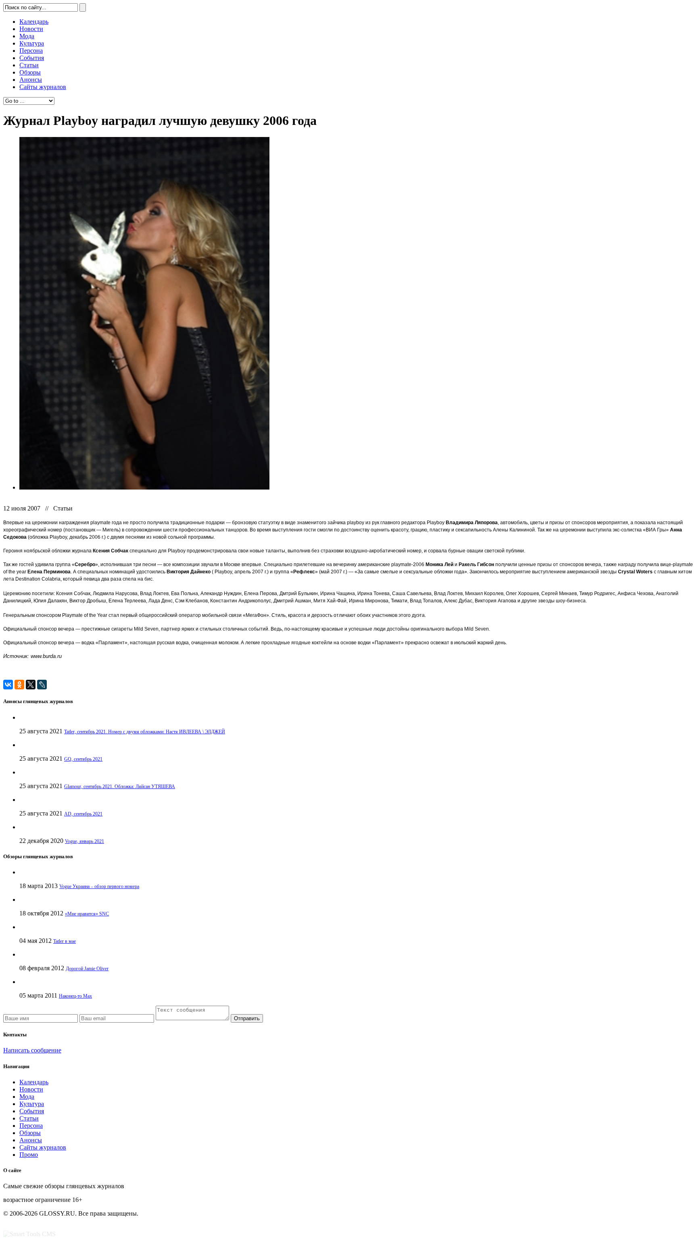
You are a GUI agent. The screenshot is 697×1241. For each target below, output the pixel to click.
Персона (31, 50)
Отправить (247, 1018)
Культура (31, 43)
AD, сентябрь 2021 (83, 814)
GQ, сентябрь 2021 (83, 759)
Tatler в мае (64, 941)
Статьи (29, 65)
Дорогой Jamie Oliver (87, 968)
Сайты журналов (42, 86)
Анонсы (30, 79)
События (31, 57)
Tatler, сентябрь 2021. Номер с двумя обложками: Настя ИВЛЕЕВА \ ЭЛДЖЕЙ (144, 732)
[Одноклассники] (19, 684)
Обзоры (30, 72)
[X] (30, 684)
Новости (31, 28)
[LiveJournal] (42, 684)
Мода (26, 36)
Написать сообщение (32, 1050)
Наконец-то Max (75, 996)
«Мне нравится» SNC (87, 914)
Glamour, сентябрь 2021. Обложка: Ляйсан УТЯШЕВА (119, 786)
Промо (28, 1154)
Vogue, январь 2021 (84, 841)
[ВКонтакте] (8, 684)
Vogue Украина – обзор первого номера (99, 886)
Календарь (33, 21)
